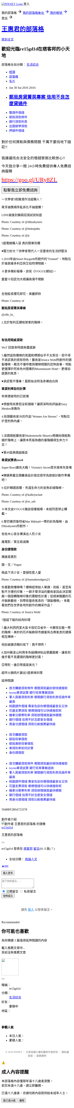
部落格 (13, 76)
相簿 (12, 72)
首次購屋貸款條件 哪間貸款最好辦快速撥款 (38, 688)
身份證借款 (16, 752)
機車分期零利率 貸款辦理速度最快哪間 (35, 715)
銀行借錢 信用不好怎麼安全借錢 (30, 719)
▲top (5, 865)
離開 (21, 1100)
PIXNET (18, 1052)
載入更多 (8, 873)
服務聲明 (41, 1055)
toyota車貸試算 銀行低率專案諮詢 (31, 692)
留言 (36, 848)
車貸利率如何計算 (21, 748)
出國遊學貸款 (18, 126)
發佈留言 (8, 896)
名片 (12, 81)
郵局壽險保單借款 (21, 743)
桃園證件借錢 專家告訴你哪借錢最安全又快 (38, 706)
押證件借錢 (16, 130)
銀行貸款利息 (18, 121)
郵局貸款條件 (18, 117)
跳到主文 (8, 39)
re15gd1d (7, 827)
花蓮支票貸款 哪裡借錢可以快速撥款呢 (35, 710)
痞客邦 (28, 848)
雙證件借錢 (16, 112)
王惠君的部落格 (23, 29)
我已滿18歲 (9, 1100)
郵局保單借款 (18, 739)
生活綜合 (33, 64)
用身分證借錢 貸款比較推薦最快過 (32, 724)
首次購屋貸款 (18, 734)
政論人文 (31, 859)
